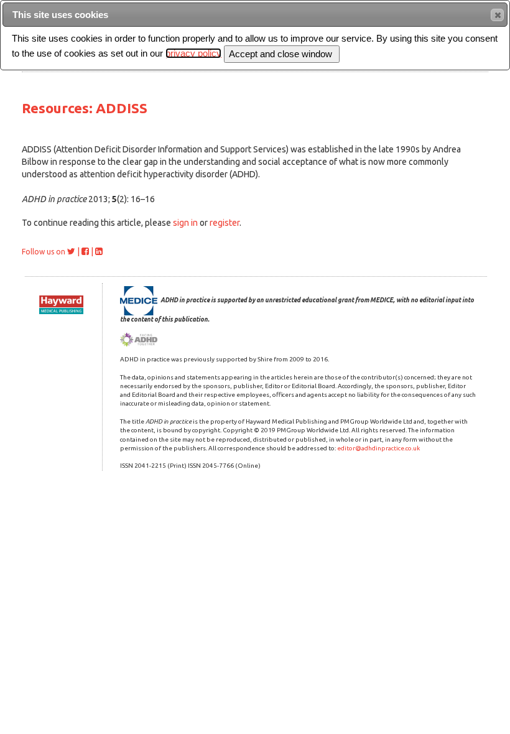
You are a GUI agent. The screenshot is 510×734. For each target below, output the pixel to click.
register (224, 223)
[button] (497, 15)
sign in (185, 223)
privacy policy (193, 53)
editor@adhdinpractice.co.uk (378, 448)
